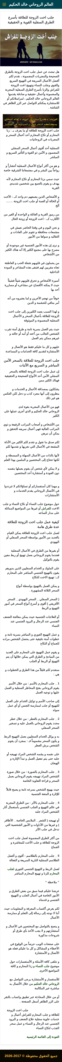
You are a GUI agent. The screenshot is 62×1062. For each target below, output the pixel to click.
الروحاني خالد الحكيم (46, 983)
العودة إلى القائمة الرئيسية (43, 1036)
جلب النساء (42, 966)
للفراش (46, 508)
